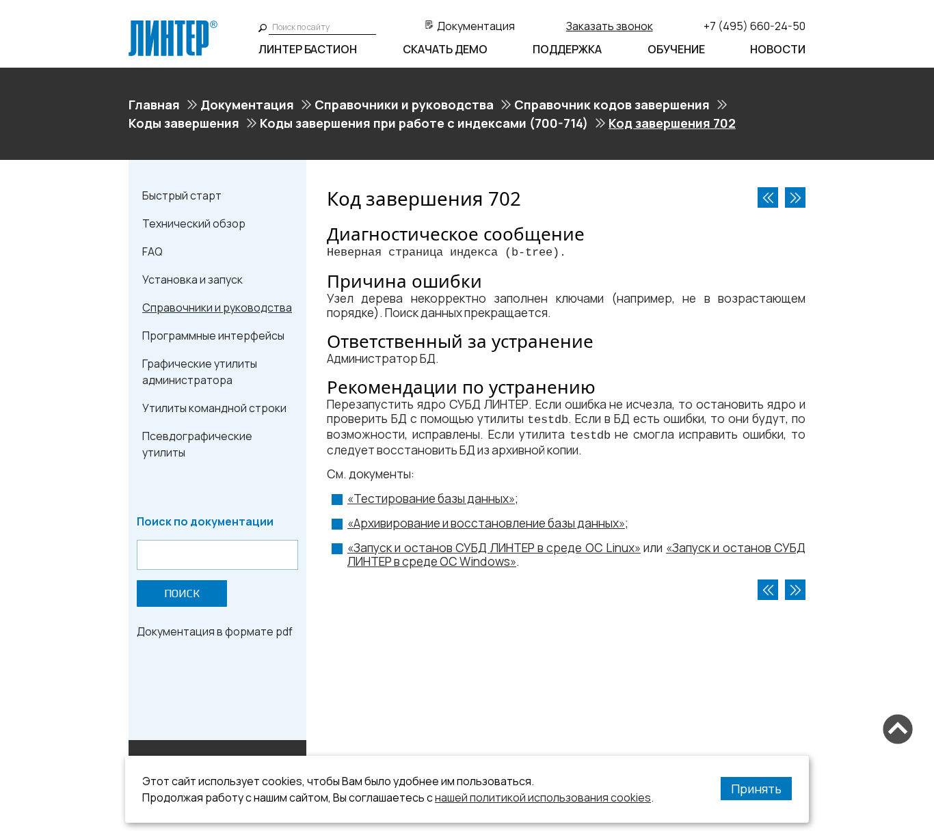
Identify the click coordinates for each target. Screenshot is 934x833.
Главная (154, 104)
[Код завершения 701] (768, 197)
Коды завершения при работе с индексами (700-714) (424, 123)
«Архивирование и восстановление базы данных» (486, 523)
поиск (182, 593)
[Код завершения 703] (795, 197)
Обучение (676, 49)
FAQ (152, 251)
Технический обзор (193, 223)
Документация (476, 25)
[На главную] (173, 25)
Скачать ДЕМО (445, 49)
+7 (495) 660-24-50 (754, 25)
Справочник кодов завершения (612, 104)
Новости (777, 49)
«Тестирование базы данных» (431, 498)
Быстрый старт (182, 195)
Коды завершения (184, 123)
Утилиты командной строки (214, 407)
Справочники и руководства (404, 104)
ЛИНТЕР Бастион (307, 49)
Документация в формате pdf (215, 631)
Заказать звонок (609, 25)
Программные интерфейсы (213, 335)
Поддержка (567, 49)
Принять (756, 788)
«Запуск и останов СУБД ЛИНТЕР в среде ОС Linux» (494, 548)
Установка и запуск (192, 279)
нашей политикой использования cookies (543, 797)
